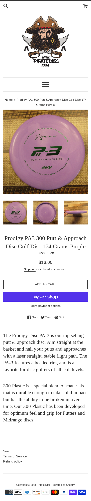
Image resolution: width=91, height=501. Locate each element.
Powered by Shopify (63, 484)
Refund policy (12, 461)
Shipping (30, 269)
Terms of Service (15, 456)
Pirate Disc (44, 484)
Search (8, 451)
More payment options (45, 305)
